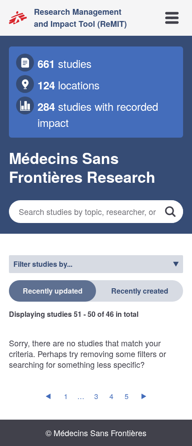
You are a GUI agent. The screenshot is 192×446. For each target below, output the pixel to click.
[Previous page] (48, 396)
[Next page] (144, 396)
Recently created (139, 291)
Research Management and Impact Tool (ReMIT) (80, 17)
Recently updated (53, 291)
